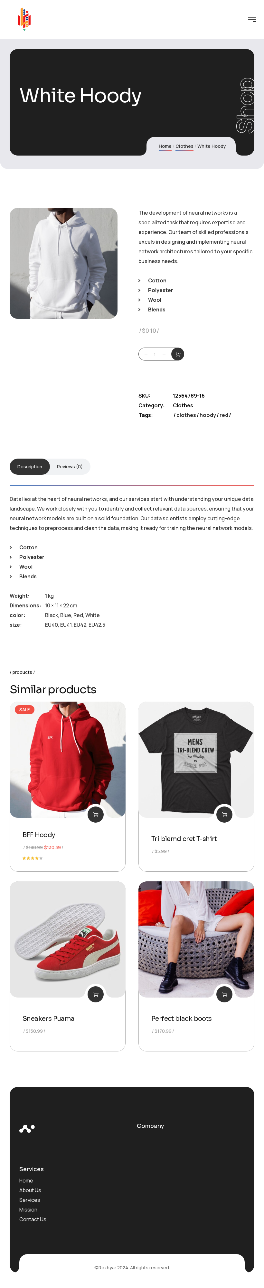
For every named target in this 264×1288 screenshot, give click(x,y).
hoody (208, 415)
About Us (30, 1190)
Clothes (184, 146)
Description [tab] (29, 466)
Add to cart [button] (96, 814)
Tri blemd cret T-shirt (184, 839)
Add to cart (177, 354)
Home (165, 146)
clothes (186, 415)
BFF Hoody (39, 835)
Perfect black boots (181, 1019)
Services (29, 1199)
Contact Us (32, 1219)
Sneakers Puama (49, 1019)
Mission (28, 1209)
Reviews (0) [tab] (70, 466)
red (224, 415)
